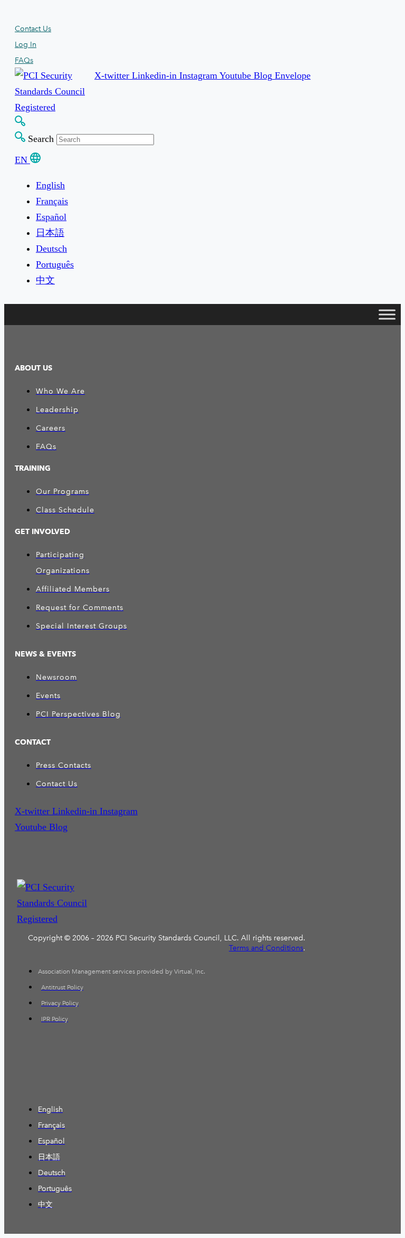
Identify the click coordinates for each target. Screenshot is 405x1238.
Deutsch (51, 248)
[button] (113, 75)
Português (55, 264)
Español (51, 217)
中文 (45, 280)
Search (41, 139)
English (50, 185)
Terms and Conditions (266, 948)
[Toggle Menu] (387, 314)
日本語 (50, 232)
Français (52, 201)
